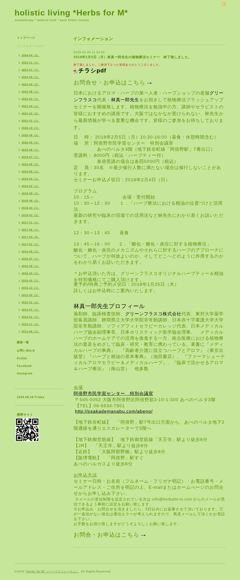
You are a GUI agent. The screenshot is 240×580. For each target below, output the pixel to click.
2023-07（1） (31, 69)
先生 (134, 99)
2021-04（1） (31, 106)
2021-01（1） (31, 120)
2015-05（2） (31, 295)
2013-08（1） (31, 331)
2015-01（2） (31, 302)
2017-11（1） (31, 222)
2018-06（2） (31, 200)
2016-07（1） (31, 258)
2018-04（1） (31, 208)
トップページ (26, 37)
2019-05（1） (31, 171)
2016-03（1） (31, 273)
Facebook (24, 366)
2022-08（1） (31, 91)
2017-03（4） (31, 237)
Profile (22, 358)
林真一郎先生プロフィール (109, 306)
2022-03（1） (31, 99)
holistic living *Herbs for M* (71, 12)
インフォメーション (30, 46)
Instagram (25, 373)
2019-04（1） (31, 178)
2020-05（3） (31, 142)
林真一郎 (120, 99)
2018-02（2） (31, 215)
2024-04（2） (31, 55)
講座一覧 (23, 342)
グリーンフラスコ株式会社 (153, 313)
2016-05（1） (31, 266)
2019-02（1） (31, 186)
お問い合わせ (26, 350)
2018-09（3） (31, 193)
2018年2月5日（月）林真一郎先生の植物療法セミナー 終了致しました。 (133, 57)
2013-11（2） (31, 324)
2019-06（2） (31, 164)
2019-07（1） (31, 157)
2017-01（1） (31, 244)
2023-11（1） (31, 62)
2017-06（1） (31, 229)
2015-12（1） (31, 287)
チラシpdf (92, 70)
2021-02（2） (31, 113)
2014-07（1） (31, 309)
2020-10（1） (31, 128)
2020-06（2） (31, 135)
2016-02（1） (31, 280)
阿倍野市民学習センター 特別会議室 (113, 393)
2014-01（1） (31, 317)
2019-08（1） (31, 149)
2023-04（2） (31, 84)
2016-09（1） (31, 251)
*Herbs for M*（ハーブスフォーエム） (52, 571)
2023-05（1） (31, 77)
